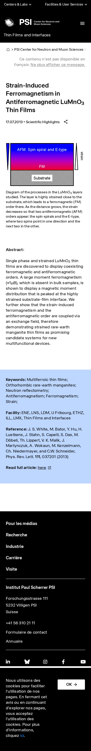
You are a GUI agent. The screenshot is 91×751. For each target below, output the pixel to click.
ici (22, 735)
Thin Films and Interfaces (27, 35)
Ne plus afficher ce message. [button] (58, 64)
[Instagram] (45, 661)
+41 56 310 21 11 (20, 623)
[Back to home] (31, 22)
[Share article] (65, 121)
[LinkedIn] (8, 661)
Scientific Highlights (43, 122)
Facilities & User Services (64, 4)
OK (69, 684)
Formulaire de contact (26, 632)
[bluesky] (26, 661)
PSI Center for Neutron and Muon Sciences (49, 49)
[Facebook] (64, 661)
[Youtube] (82, 661)
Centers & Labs (16, 4)
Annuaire (14, 641)
